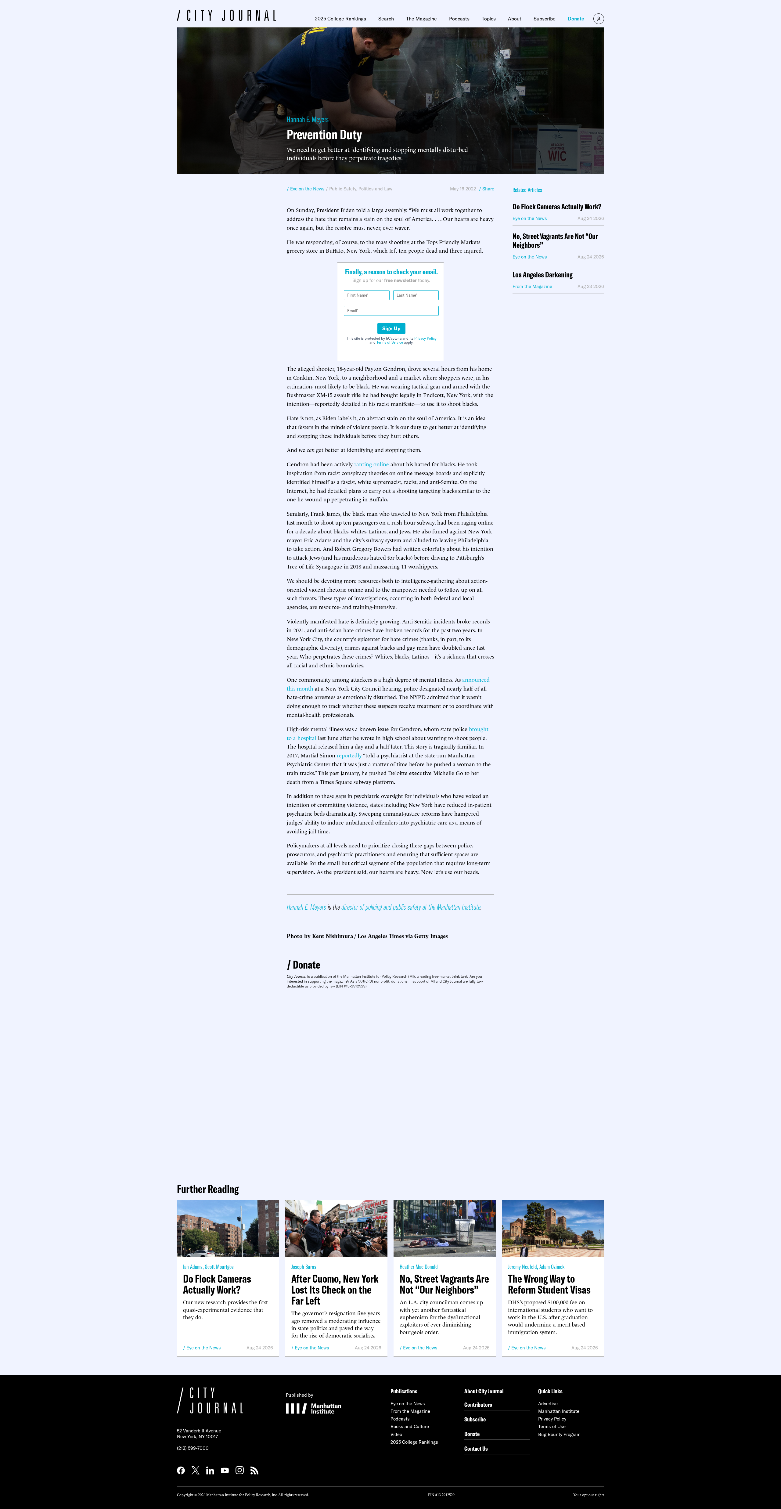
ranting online (371, 464)
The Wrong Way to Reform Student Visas (549, 1284)
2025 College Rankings (340, 18)
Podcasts (459, 18)
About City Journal (484, 1391)
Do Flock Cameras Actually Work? (557, 206)
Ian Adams (193, 1266)
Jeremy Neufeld (522, 1266)
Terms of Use (552, 1426)
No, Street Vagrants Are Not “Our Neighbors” (555, 241)
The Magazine (421, 18)
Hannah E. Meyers (308, 119)
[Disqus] (390, 1083)
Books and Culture (409, 1426)
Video (396, 1434)
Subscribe (545, 18)
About (514, 18)
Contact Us (476, 1448)
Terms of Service (389, 342)
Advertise (548, 1403)
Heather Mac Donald (419, 1266)
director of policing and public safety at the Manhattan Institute (410, 907)
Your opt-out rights (588, 1494)
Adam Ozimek (551, 1266)
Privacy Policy (425, 338)
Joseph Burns (303, 1266)
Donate (576, 18)
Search (386, 18)
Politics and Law (375, 189)
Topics (489, 18)
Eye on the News (203, 1348)
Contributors (478, 1404)
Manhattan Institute (558, 1411)
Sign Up (391, 328)
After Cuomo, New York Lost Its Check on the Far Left (335, 1289)
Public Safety (342, 189)
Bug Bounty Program (559, 1434)
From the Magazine (410, 1411)
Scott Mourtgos (219, 1266)
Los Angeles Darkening (543, 274)
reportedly (349, 755)
